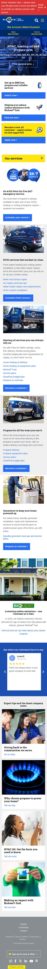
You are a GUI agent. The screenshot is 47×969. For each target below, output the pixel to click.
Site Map (22, 939)
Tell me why (9, 805)
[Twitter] (20, 961)
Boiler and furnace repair (15, 279)
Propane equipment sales (15, 453)
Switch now (10, 95)
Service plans (9, 373)
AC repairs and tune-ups (15, 283)
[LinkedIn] (25, 961)
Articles (23, 924)
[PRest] (10, 961)
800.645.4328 (36, 34)
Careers (23, 931)
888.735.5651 (13, 34)
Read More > (40, 7)
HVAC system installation (15, 290)
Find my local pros (22, 64)
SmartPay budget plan (14, 377)
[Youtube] (31, 961)
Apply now (10, 140)
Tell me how (10, 907)
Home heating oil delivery (15, 362)
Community (23, 927)
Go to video (9, 754)
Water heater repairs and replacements (22, 286)
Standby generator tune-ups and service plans (22, 537)
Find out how (11, 117)
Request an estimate (13, 380)
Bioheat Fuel (10, 369)
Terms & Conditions (21, 937)
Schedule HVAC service (17, 298)
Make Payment (31, 27)
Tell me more (10, 856)
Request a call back (17, 967)
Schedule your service (17, 217)
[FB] (15, 961)
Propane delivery (11, 450)
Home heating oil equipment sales (19, 366)
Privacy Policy (34, 937)
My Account (14, 27)
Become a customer (16, 388)
